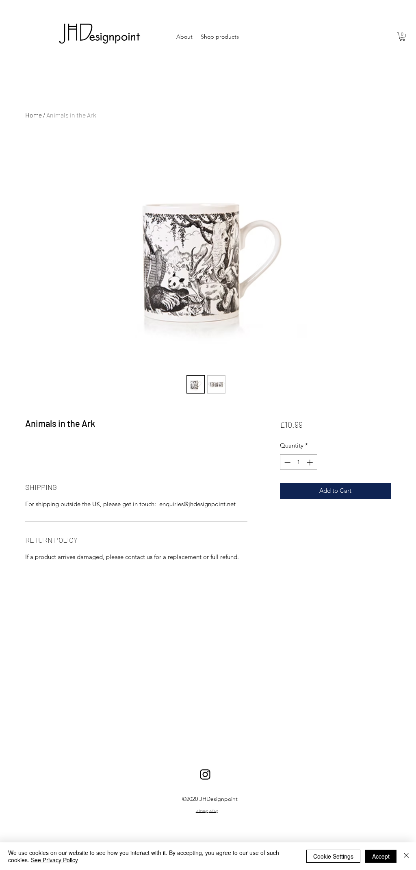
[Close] (406, 856)
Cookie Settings (333, 856)
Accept (381, 856)
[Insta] (205, 774)
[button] (402, 37)
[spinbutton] (298, 462)
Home (33, 115)
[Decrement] (286, 462)
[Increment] (310, 462)
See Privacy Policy (54, 860)
